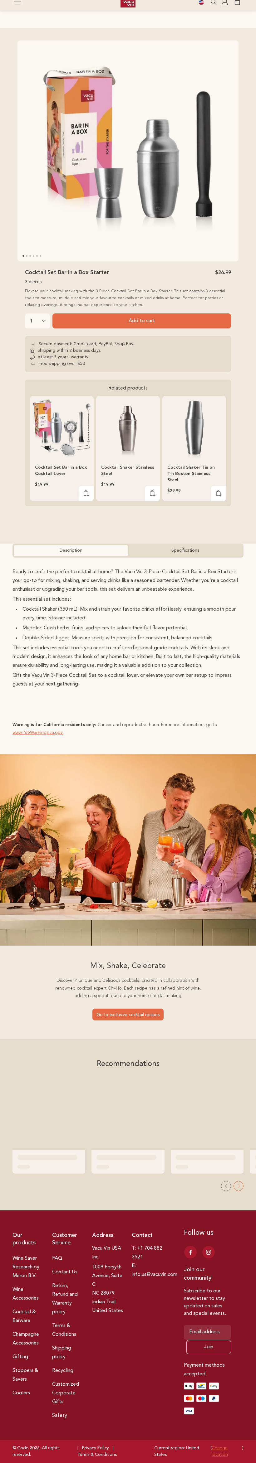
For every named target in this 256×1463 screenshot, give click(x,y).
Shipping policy (61, 1352)
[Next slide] (239, 1186)
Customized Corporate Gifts (65, 1393)
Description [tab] (71, 550)
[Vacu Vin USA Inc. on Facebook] (190, 1252)
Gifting (20, 1356)
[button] (86, 493)
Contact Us (64, 1272)
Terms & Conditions (64, 1330)
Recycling (62, 1370)
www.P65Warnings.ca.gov (37, 732)
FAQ (57, 1258)
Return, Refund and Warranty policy (65, 1299)
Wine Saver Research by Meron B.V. (25, 1267)
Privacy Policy (95, 1448)
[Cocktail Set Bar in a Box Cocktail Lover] (62, 427)
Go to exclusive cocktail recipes (128, 1015)
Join (208, 1346)
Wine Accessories (25, 1294)
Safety (59, 1415)
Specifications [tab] (185, 550)
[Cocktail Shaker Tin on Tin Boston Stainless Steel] (194, 427)
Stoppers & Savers (25, 1375)
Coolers (21, 1393)
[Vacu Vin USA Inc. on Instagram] (208, 1252)
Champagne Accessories (25, 1339)
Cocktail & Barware (24, 1316)
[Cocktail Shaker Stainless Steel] (128, 427)
